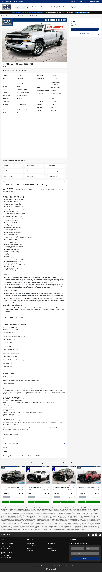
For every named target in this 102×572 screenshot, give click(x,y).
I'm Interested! (14, 502)
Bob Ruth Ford (4, 16)
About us (29, 548)
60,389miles (71, 489)
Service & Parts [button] (87, 7)
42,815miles (46, 489)
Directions (50, 548)
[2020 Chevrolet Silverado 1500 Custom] (64, 475)
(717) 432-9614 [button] (7, 548)
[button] (7, 1)
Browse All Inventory (85, 29)
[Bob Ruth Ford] (6, 7)
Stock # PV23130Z (6, 485)
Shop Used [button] (44, 7)
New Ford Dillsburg (31, 543)
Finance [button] (65, 7)
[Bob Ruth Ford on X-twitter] (92, 534)
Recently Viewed (94, 1)
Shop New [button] (34, 7)
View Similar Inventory (85, 33)
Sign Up (85, 558)
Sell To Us (50, 543)
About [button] (96, 7)
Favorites (82, 1)
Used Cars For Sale (31, 546)
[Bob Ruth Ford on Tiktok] (95, 534)
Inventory (12, 16)
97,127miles (97, 489)
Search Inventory (23, 7)
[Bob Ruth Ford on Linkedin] (99, 534)
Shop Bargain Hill (55, 7)
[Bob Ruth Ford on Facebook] (89, 534)
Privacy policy (30, 550)
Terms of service (52, 550)
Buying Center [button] (74, 7)
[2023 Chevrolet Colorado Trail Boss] (38, 475)
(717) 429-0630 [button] (19, 1)
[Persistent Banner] (51, 12)
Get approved (51, 546)
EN (74, 1)
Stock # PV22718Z (82, 485)
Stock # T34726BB (57, 485)
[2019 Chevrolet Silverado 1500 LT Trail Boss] (13, 475)
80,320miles (21, 489)
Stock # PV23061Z (31, 485)
